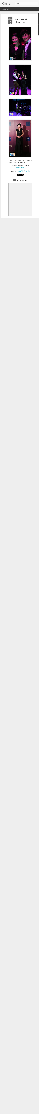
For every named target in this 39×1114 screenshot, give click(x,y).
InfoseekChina (20, 168)
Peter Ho (27, 171)
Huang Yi (19, 171)
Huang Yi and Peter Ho (20, 20)
